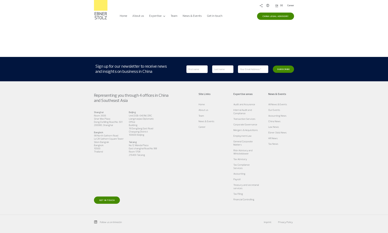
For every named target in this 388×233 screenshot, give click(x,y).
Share (261, 5)
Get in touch (107, 200)
